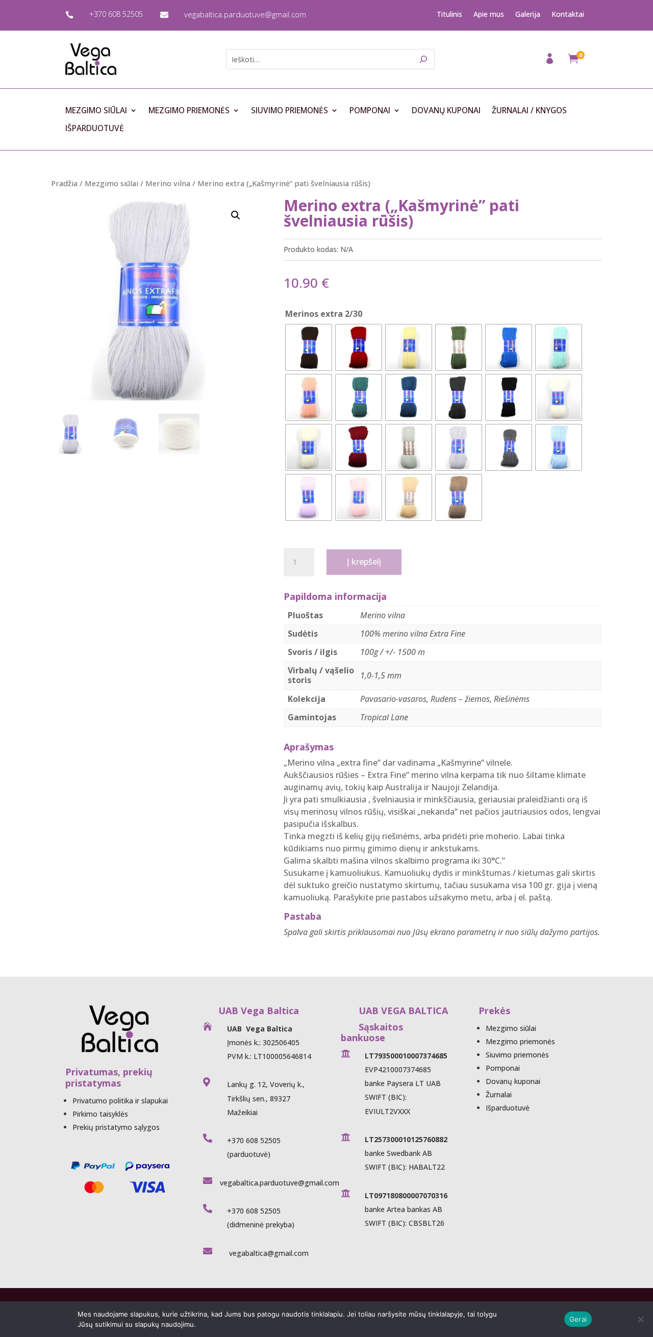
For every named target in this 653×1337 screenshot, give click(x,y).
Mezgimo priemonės (189, 111)
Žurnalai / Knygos (529, 111)
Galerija (527, 14)
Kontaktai (567, 14)
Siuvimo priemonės (289, 111)
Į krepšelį (364, 561)
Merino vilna (167, 183)
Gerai (578, 1319)
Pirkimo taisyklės (100, 1114)
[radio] (309, 347)
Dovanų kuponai (446, 111)
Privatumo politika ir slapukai (120, 1100)
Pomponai (369, 111)
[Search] (423, 59)
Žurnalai (499, 1094)
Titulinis (449, 14)
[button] (236, 215)
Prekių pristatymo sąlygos (116, 1127)
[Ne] (640, 1319)
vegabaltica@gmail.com (268, 1253)
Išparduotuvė (94, 128)
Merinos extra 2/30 (323, 313)
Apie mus (488, 14)
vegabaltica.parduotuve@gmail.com (245, 14)
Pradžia (64, 183)
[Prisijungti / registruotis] (550, 61)
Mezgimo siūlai (96, 111)
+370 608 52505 (116, 14)
